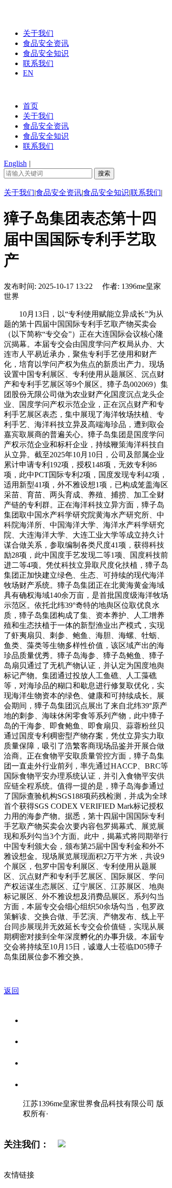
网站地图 (42, 1124)
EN (28, 73)
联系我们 (38, 63)
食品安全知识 (46, 53)
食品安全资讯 (46, 43)
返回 (11, 991)
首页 (30, 106)
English (15, 163)
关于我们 (38, 33)
